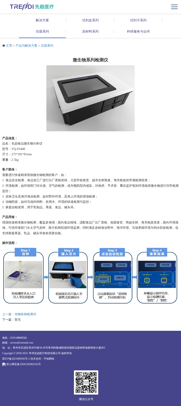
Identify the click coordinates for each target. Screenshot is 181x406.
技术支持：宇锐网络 (42, 358)
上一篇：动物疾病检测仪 (19, 314)
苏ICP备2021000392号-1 (16, 358)
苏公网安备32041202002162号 (23, 364)
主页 (9, 45)
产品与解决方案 (26, 45)
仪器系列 (47, 45)
